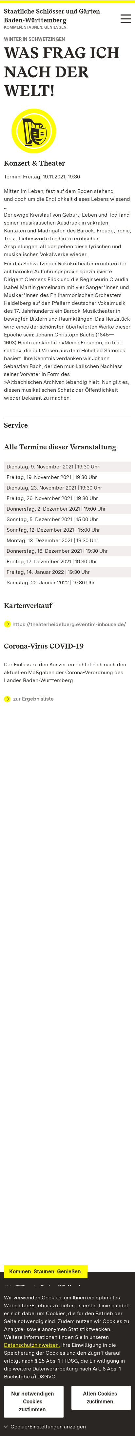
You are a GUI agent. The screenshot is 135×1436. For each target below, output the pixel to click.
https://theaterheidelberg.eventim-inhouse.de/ (69, 624)
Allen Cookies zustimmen (100, 1398)
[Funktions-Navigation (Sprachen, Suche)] (126, 19)
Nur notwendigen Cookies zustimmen (32, 1402)
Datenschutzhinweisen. (32, 1345)
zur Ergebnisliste (33, 699)
